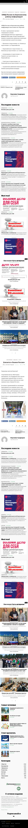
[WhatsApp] (25, 82)
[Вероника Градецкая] (4, 19)
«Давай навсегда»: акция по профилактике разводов (21, 88)
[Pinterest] (22, 82)
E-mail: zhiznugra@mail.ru (7, 807)
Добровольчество (14, 320)
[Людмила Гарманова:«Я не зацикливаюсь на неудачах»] (5, 738)
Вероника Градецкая (10, 19)
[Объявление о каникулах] (14, 223)
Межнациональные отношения (8, 122)
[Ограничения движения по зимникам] (5, 710)
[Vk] (13, 816)
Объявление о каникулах (8, 114)
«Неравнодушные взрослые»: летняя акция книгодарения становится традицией (12, 141)
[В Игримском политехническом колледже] (14, 337)
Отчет (5, 809)
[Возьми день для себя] (14, 204)
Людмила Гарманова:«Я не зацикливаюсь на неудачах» (17, 736)
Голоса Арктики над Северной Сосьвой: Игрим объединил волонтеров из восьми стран (13, 185)
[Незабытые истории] (5, 718)
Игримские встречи (15, 751)
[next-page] (15, 353)
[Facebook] (16, 82)
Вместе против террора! (16, 743)
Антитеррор (4, 12)
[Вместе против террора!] (5, 746)
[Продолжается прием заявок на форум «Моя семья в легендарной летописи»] (5, 726)
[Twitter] (19, 82)
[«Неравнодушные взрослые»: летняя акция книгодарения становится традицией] (14, 313)
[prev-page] (12, 353)
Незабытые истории (15, 715)
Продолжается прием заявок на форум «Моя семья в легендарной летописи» (18, 724)
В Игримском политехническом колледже (14, 345)
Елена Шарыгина (14, 327)
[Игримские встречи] (5, 754)
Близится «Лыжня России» (7, 87)
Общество (17, 12)
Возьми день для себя (7, 109)
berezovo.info (8, 821)
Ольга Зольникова (14, 281)
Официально (22, 12)
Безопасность (11, 12)
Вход (2, 809)
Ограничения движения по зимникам (16, 708)
